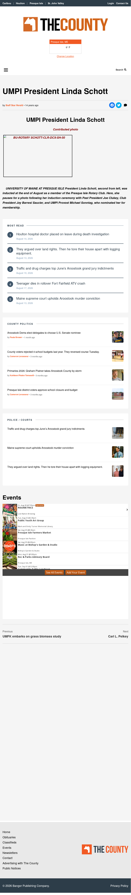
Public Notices (12, 868)
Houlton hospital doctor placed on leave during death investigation (62, 234)
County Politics (20, 323)
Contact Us (122, 3)
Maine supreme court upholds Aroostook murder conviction (58, 298)
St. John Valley (56, 3)
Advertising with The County (20, 863)
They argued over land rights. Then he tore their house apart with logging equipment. (68, 251)
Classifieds (9, 842)
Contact (7, 858)
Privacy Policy (119, 885)
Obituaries (9, 837)
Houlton (20, 3)
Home (6, 832)
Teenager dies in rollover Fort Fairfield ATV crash (50, 283)
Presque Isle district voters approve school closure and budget (42, 390)
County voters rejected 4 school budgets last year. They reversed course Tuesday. (53, 352)
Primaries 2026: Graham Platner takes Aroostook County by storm (44, 371)
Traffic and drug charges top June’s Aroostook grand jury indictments (65, 268)
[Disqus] (65, 690)
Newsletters (10, 853)
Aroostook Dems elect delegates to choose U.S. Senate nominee (44, 333)
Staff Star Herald (14, 105)
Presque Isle (36, 3)
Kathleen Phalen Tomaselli (22, 375)
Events (7, 847)
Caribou (7, 3)
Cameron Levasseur (19, 356)
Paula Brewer (16, 337)
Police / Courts (19, 419)
